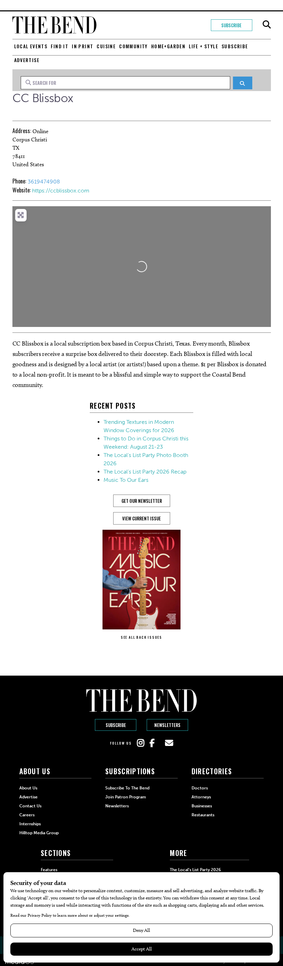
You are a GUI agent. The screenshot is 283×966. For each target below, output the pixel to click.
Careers (27, 815)
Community (133, 46)
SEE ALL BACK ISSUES (141, 637)
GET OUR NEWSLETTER (141, 500)
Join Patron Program (125, 797)
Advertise (27, 59)
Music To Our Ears (126, 480)
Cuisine (106, 46)
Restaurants (203, 815)
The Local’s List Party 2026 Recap (145, 471)
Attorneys (201, 797)
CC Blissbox (43, 98)
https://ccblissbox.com (60, 190)
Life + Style (203, 46)
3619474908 (44, 181)
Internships (30, 823)
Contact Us (30, 806)
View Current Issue (141, 518)
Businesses (202, 806)
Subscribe (231, 25)
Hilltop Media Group (39, 832)
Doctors (200, 788)
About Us (28, 788)
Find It (59, 46)
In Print (82, 46)
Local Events (31, 46)
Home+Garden (168, 46)
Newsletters (167, 724)
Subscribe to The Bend (127, 788)
